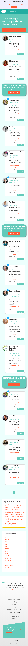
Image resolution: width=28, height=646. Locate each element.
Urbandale (7, 548)
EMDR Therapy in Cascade (11, 523)
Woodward (7, 569)
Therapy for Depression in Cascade (13, 505)
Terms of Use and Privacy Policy (16, 5)
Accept (14, 6)
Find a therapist (14, 615)
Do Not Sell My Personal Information (14, 609)
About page (10, 589)
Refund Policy (14, 606)
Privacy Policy (14, 604)
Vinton (6, 550)
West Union (7, 562)
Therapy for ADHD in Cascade (12, 507)
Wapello (7, 553)
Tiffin (6, 544)
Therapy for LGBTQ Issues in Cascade (13, 514)
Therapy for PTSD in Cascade (11, 509)
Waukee (7, 555)
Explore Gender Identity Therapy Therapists (14, 29)
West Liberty (8, 560)
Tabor (6, 541)
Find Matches (14, 92)
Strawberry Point (9, 538)
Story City (7, 536)
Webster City (8, 558)
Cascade (4, 15)
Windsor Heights (9, 565)
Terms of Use (14, 607)
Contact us (14, 598)
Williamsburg (8, 564)
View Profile (20, 54)
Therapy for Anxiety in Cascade (12, 504)
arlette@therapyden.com (14, 599)
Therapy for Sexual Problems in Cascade (14, 512)
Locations (14, 618)
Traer (6, 546)
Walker (6, 551)
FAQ (14, 601)
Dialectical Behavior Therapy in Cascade (14, 525)
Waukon (7, 557)
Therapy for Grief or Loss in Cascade (13, 518)
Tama (6, 543)
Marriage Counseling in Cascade (12, 511)
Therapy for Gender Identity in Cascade (14, 516)
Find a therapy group (14, 616)
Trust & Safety (14, 603)
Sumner (7, 539)
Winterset (7, 567)
